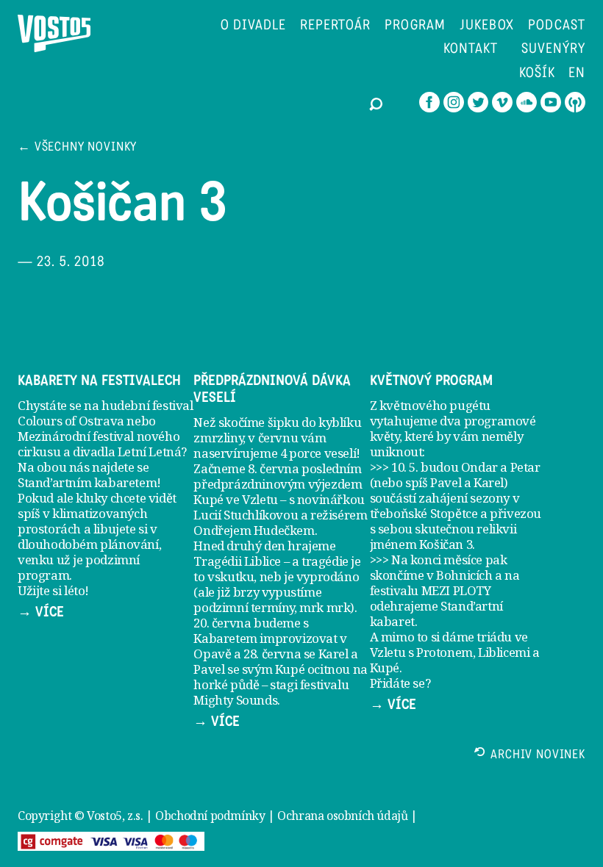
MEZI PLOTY (456, 590)
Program (415, 26)
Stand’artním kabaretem (87, 482)
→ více (41, 612)
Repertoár (335, 26)
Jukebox (487, 26)
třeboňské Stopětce (424, 513)
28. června (272, 653)
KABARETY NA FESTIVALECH (99, 381)
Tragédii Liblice (237, 561)
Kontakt (470, 50)
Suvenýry (553, 50)
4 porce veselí (318, 453)
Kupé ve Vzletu (235, 499)
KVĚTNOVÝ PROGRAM (431, 381)
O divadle (253, 26)
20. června (222, 622)
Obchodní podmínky (210, 815)
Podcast (556, 26)
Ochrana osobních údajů (342, 815)
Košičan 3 (445, 544)
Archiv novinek (537, 755)
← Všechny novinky (77, 148)
